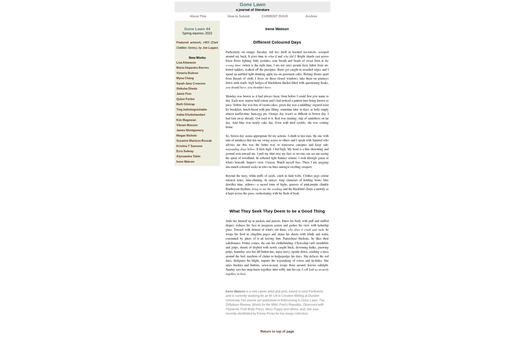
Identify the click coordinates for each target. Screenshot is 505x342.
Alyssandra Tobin (188, 156)
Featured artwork (188, 42)
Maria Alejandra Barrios (192, 67)
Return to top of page (277, 331)
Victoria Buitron (187, 73)
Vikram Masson (187, 125)
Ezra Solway (185, 151)
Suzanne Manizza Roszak (194, 140)
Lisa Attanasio (186, 62)
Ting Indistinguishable (191, 109)
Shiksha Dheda (186, 88)
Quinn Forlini (185, 99)
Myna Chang (185, 78)
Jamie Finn (183, 93)
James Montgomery (190, 130)
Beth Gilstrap (185, 104)
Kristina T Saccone (189, 146)
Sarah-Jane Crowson (190, 83)
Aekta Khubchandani (190, 114)
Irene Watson (185, 161)
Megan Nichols (186, 135)
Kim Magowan (186, 120)
